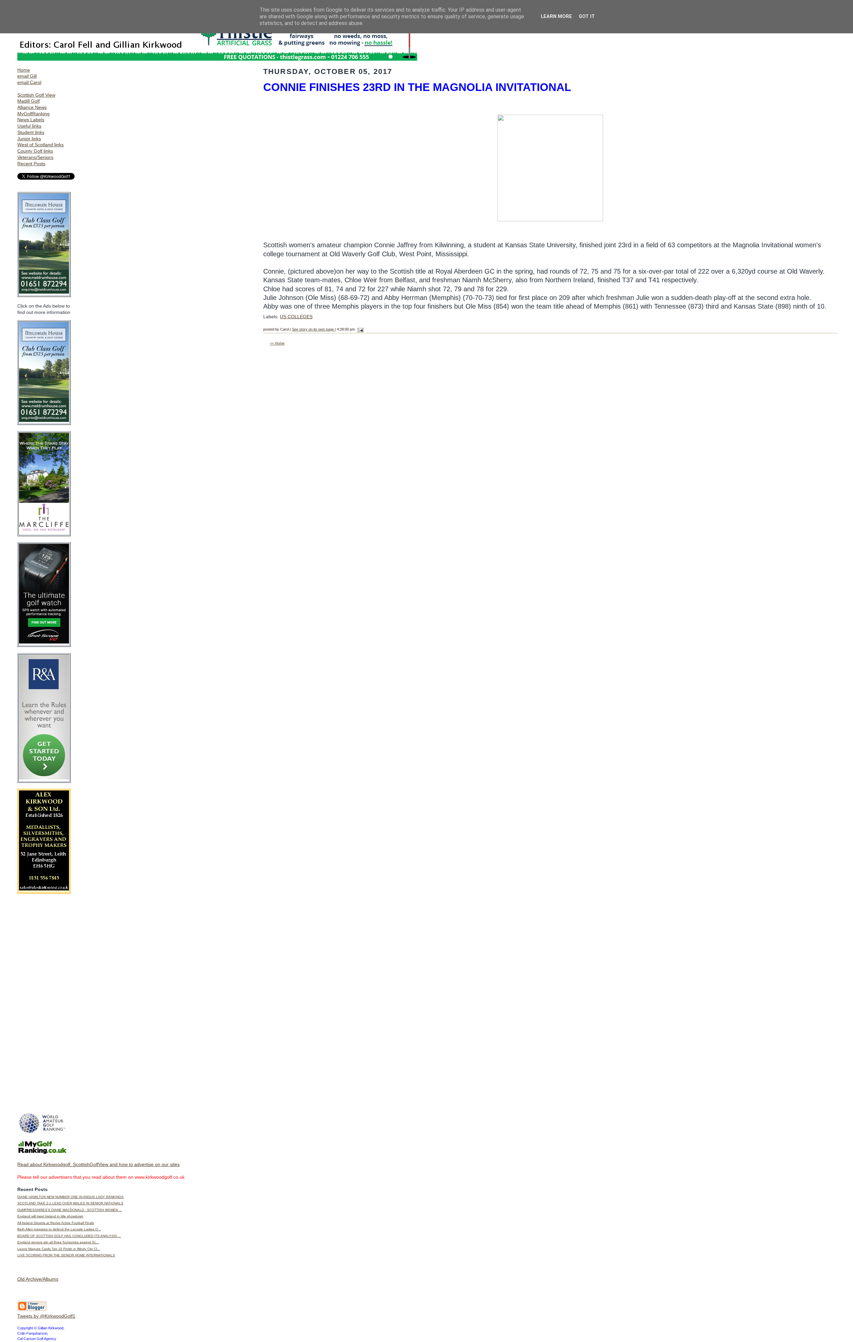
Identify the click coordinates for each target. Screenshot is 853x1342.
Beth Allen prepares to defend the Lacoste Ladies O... (59, 1229)
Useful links (29, 126)
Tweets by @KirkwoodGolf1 (46, 1316)
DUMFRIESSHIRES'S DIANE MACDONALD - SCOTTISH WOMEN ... (69, 1210)
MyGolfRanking (33, 113)
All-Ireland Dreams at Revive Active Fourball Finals (55, 1223)
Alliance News (32, 107)
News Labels (30, 119)
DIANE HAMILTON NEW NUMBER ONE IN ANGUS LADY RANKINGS (70, 1197)
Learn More (556, 16)
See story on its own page (313, 329)
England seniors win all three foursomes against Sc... (58, 1242)
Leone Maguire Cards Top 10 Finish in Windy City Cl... (58, 1249)
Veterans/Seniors (35, 157)
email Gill (27, 76)
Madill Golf (28, 101)
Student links (30, 132)
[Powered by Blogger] (32, 1309)
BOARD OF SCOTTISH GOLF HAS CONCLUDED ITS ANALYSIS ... (69, 1236)
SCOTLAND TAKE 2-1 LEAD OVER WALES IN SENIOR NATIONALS (70, 1203)
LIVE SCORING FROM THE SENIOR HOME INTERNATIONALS (66, 1255)
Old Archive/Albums (37, 1279)
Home (23, 70)
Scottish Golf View (36, 95)
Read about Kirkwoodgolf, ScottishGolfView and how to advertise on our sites (98, 1164)
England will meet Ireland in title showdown (50, 1216)
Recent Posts (31, 163)
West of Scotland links (40, 144)
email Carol (29, 82)
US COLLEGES (296, 316)
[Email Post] (360, 329)
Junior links (29, 138)
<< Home (277, 343)
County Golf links (35, 151)
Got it (587, 16)
